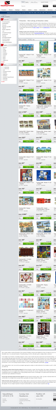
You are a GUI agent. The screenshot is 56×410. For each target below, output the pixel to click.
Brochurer (50, 9)
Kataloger (17, 9)
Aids (4, 70)
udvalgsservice (46, 27)
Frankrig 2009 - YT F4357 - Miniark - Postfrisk (25, 260)
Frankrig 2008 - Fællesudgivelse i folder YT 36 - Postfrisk (44, 106)
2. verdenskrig (6, 68)
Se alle (3, 61)
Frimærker (3, 9)
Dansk (23, 2)
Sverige (4, 50)
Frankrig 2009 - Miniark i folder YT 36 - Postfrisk (26, 234)
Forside (2, 16)
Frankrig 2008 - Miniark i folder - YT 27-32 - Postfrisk (26, 132)
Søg (45, 6)
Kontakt (46, 2)
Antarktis (5, 72)
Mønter (24, 9)
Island (4, 56)
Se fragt (20, 62)
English (26, 2)
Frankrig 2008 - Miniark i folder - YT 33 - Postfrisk (44, 132)
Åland (4, 57)
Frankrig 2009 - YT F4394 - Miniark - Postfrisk (25, 285)
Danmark (5, 47)
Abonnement (42, 9)
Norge (4, 49)
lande (34, 27)
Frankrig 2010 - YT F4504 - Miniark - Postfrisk (42, 311)
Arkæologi (5, 78)
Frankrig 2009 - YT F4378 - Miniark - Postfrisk (42, 260)
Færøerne (5, 53)
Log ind (42, 2)
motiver (37, 27)
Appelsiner (5, 74)
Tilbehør (11, 9)
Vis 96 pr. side (31, 39)
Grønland (5, 54)
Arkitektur (5, 75)
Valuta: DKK (33, 2)
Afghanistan (5, 60)
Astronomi (5, 79)
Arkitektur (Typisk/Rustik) (8, 77)
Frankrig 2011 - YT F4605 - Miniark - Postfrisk (42, 336)
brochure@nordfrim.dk (39, 33)
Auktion (30, 9)
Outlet (35, 9)
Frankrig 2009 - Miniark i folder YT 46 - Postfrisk (43, 234)
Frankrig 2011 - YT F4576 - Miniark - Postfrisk (25, 336)
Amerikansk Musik (7, 71)
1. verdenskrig (6, 67)
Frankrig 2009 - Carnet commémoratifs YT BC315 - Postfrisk (43, 209)
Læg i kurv (28, 64)
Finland (4, 51)
